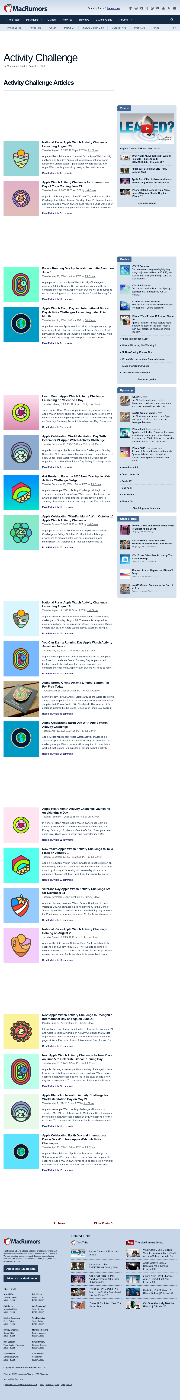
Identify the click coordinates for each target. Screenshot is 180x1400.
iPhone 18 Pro (14, 27)
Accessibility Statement (13, 1379)
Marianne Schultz (40, 1330)
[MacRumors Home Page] (25, 8)
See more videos (147, 203)
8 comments (66, 467)
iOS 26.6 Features (141, 285)
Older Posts (102, 1223)
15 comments (66, 633)
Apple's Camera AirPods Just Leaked (140, 148)
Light (63, 1384)
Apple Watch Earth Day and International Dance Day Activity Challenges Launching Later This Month (75, 312)
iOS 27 (52, 27)
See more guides (147, 379)
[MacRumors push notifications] (163, 8)
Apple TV (127, 481)
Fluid (42, 1384)
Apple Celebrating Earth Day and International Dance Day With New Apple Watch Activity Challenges (74, 1139)
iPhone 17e (139, 27)
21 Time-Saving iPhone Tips (137, 352)
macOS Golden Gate (93, 27)
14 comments (66, 299)
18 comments (66, 547)
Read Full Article (50, 173)
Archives (59, 1223)
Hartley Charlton (11, 1330)
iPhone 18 (127, 501)
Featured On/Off (12, 1384)
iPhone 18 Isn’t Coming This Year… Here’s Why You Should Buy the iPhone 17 (151, 193)
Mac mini (127, 488)
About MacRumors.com (21, 1268)
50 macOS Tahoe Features (146, 301)
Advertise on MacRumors (22, 1278)
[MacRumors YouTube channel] (158, 8)
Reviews (84, 19)
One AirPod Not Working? (136, 372)
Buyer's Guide (104, 19)
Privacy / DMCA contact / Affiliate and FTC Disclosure (26, 1374)
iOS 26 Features (140, 266)
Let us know (113, 8)
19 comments (66, 880)
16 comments (66, 1170)
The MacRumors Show (149, 1242)
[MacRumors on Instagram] (136, 8)
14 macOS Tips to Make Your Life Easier (143, 359)
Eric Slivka (37, 1294)
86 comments (66, 713)
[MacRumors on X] (147, 8)
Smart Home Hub (131, 474)
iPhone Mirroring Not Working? (139, 345)
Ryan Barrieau (38, 1342)
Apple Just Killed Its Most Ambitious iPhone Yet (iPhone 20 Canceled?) (104, 1278)
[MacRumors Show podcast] (130, 8)
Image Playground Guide (135, 366)
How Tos (67, 19)
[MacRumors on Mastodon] (152, 8)
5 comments (66, 343)
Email (6, 1300)
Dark (68, 1384)
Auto (57, 1384)
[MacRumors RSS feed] (169, 8)
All (174, 27)
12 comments (66, 920)
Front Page (13, 19)
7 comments (66, 213)
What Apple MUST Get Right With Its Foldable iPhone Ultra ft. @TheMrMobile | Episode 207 (151, 159)
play (147, 129)
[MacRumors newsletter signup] (174, 8)
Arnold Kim (9, 1294)
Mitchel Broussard (12, 1318)
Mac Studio (128, 494)
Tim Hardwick (38, 1318)
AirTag (156, 27)
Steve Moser (9, 1354)
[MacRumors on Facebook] (141, 8)
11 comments (66, 507)
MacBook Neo (118, 27)
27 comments (66, 1086)
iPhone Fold (35, 27)
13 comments (66, 1046)
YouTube (82, 1242)
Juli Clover (93, 150)
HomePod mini (130, 467)
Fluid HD (49, 1384)
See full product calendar (147, 508)
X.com (12, 1300)
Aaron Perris (38, 1354)
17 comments (66, 753)
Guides (51, 19)
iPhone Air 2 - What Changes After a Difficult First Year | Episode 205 (158, 1279)
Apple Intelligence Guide (135, 338)
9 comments (66, 173)
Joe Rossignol (93, 690)
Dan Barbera (9, 1342)
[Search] (173, 20)
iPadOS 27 (69, 27)
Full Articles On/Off (29, 1384)
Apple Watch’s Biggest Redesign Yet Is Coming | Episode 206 (156, 1266)
